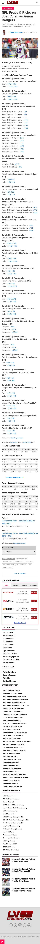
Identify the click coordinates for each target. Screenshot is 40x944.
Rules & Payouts (9, 675)
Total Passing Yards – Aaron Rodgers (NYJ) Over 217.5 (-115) (20, 534)
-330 (12, 326)
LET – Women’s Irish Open (13, 717)
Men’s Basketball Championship (15, 808)
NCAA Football (8, 644)
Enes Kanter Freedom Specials (14, 750)
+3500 (14, 332)
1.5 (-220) (11, 194)
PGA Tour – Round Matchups (14, 702)
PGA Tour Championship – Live (14, 696)
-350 (25, 114)
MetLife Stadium (8, 564)
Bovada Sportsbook (16, 438)
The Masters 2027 (10, 844)
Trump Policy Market (11, 762)
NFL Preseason (8, 638)
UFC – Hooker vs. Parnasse (13, 735)
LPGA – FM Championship (12, 711)
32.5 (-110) (11, 396)
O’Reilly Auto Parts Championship (16, 820)
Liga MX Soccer (9, 650)
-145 (20, 166)
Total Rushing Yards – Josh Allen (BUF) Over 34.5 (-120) (18, 522)
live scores (13, 442)
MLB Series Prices (10, 653)
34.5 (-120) (11, 430)
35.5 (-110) (11, 405)
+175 (22, 146)
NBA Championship (10, 811)
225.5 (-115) (11, 243)
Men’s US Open (8, 832)
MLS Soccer (7, 647)
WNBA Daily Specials (11, 656)
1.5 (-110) (11, 421)
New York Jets (21, 564)
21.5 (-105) (11, 273)
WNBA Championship (11, 799)
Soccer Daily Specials (11, 659)
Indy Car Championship (11, 826)
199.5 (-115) (11, 96)
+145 (35, 210)
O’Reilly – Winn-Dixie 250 (12, 726)
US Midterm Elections (11, 765)
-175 (25, 117)
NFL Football (7, 567)
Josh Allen (29, 562)
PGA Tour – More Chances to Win (15, 699)
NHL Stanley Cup (9, 814)
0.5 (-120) (11, 365)
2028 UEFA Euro (9, 847)
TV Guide (6, 678)
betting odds (27, 442)
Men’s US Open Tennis (11, 690)
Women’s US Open (10, 835)
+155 (31, 228)
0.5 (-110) (10, 362)
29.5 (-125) (11, 314)
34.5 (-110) (11, 433)
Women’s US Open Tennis (13, 693)
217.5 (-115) (11, 84)
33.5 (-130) (11, 301)
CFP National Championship (13, 805)
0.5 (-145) (10, 378)
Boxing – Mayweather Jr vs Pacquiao (17, 741)
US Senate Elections (10, 771)
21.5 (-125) (11, 271)
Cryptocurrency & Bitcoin (12, 786)
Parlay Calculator (9, 672)
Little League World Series (13, 747)
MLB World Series (9, 796)
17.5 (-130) (11, 283)
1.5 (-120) (10, 418)
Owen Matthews (16, 32)
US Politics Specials (10, 783)
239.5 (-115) (11, 258)
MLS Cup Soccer (9, 841)
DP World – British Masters (13, 708)
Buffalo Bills (7, 562)
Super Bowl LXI (8, 802)
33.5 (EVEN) (11, 298)
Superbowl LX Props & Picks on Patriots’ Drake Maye (23, 860)
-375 (35, 207)
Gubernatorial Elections (12, 768)
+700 (25, 128)
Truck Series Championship (13, 823)
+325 (22, 148)
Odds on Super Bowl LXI (14, 477)
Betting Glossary (9, 681)
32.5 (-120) (11, 393)
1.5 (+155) (11, 179)
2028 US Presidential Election (14, 774)
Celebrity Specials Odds (12, 759)
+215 (14, 347)
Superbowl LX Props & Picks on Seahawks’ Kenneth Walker (23, 889)
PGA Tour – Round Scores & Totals (16, 705)
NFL (30, 564)
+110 (17, 164)
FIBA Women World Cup (12, 720)
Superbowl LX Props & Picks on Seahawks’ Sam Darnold (23, 870)
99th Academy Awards (11, 753)
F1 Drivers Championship (12, 829)
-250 (22, 140)
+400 (25, 125)
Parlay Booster (8, 662)
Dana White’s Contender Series (15, 732)
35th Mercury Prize (10, 756)
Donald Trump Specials (11, 780)
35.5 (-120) (11, 408)
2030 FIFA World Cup (11, 850)
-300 (12, 344)
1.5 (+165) (11, 192)
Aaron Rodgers (21, 559)
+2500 (14, 350)
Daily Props (19, 562)
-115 (22, 143)
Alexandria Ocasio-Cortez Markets (16, 777)
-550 (22, 138)
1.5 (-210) (11, 182)
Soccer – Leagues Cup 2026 (13, 744)
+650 (31, 230)
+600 (22, 151)
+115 (25, 120)
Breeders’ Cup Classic (11, 838)
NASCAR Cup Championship (13, 817)
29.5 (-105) (11, 311)
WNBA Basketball (9, 635)
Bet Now (33, 593)
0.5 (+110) (11, 380)
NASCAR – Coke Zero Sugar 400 (15, 723)
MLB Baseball (8, 632)
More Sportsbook (20, 623)
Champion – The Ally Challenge (15, 714)
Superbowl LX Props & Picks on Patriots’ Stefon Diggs (23, 880)
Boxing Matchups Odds (12, 738)
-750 (25, 111)
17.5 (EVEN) (12, 286)
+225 (25, 122)
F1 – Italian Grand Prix (11, 729)
